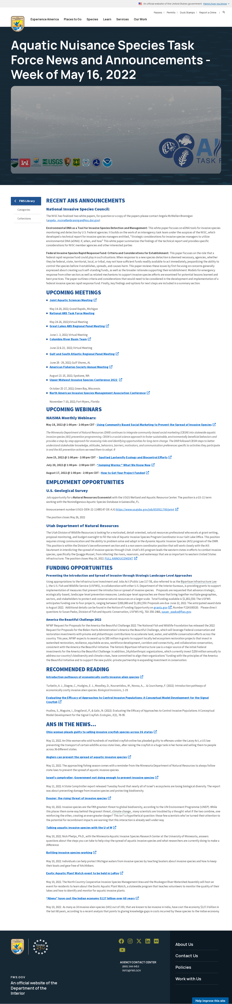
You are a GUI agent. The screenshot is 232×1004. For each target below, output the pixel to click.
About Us (184, 944)
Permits (171, 12)
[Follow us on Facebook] (122, 941)
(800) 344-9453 (130, 966)
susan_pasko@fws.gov (176, 612)
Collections (24, 218)
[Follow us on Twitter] (140, 941)
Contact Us (186, 955)
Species (92, 19)
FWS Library (27, 201)
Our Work (140, 19)
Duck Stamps (187, 12)
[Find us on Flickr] (157, 941)
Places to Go (73, 19)
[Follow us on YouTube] (123, 950)
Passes (158, 12)
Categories (23, 209)
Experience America (45, 19)
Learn (107, 19)
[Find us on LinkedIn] (149, 941)
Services (122, 19)
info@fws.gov (131, 970)
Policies (183, 967)
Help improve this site (210, 1001)
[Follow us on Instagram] (131, 941)
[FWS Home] (17, 24)
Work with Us (188, 978)
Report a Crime (207, 12)
